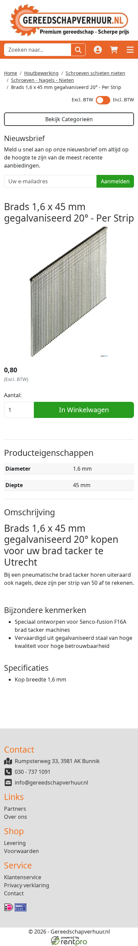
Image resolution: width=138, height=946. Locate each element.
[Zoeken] (78, 49)
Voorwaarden (21, 851)
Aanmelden (115, 181)
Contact (14, 893)
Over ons (15, 816)
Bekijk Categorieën (69, 119)
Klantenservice (22, 877)
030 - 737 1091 (33, 771)
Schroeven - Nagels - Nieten (42, 80)
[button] (130, 50)
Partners (15, 808)
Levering (15, 843)
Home (10, 73)
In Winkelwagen (84, 409)
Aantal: (12, 395)
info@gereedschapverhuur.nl (51, 782)
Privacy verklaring (26, 885)
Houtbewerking (41, 73)
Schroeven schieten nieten (95, 73)
